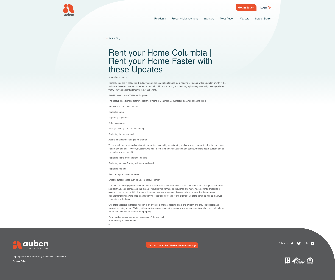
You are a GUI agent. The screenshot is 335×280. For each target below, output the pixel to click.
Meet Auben (227, 18)
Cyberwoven (60, 256)
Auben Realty (68, 10)
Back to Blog (114, 38)
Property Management (185, 18)
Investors (208, 18)
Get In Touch (246, 7)
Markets (244, 18)
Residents (160, 18)
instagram (306, 243)
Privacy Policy (20, 260)
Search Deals (263, 18)
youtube (312, 243)
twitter (299, 243)
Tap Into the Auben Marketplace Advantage (172, 245)
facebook (292, 243)
